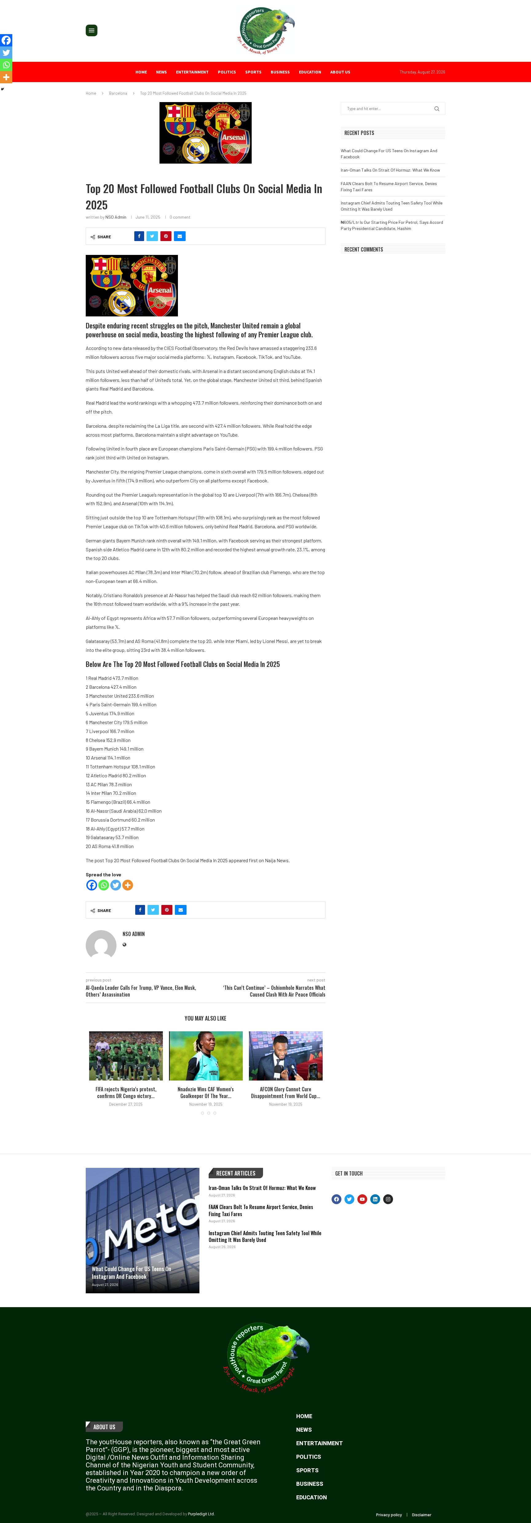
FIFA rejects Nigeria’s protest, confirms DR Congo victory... (126, 1092)
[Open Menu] (91, 30)
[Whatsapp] (103, 885)
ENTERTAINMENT (192, 72)
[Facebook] (91, 885)
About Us (104, 1427)
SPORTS (253, 72)
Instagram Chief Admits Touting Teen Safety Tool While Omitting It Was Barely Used (265, 1236)
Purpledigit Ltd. (201, 1514)
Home (141, 72)
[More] (127, 885)
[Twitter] (115, 885)
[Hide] (2, 89)
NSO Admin (115, 217)
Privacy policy (389, 1514)
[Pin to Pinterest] (165, 236)
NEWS (161, 72)
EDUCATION (310, 72)
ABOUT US (340, 72)
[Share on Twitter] (152, 236)
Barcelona (118, 93)
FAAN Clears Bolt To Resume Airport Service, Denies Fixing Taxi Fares (261, 1210)
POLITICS (227, 72)
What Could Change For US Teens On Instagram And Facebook (131, 1272)
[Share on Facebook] (139, 236)
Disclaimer (421, 1514)
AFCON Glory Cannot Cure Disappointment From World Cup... (285, 1092)
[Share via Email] (180, 236)
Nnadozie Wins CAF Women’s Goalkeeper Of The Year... (206, 1092)
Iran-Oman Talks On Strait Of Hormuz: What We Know (390, 170)
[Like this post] (126, 236)
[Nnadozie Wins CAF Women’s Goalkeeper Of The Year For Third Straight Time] (206, 1056)
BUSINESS (280, 72)
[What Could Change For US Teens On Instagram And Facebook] (142, 1230)
